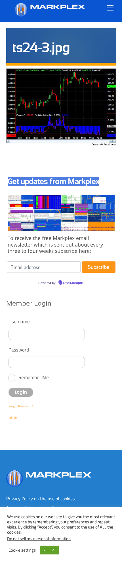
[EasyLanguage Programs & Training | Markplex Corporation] (49, 14)
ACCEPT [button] (49, 550)
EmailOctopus (73, 283)
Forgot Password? (21, 406)
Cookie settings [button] (22, 550)
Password (19, 349)
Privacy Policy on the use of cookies (40, 498)
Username (19, 321)
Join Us (13, 417)
